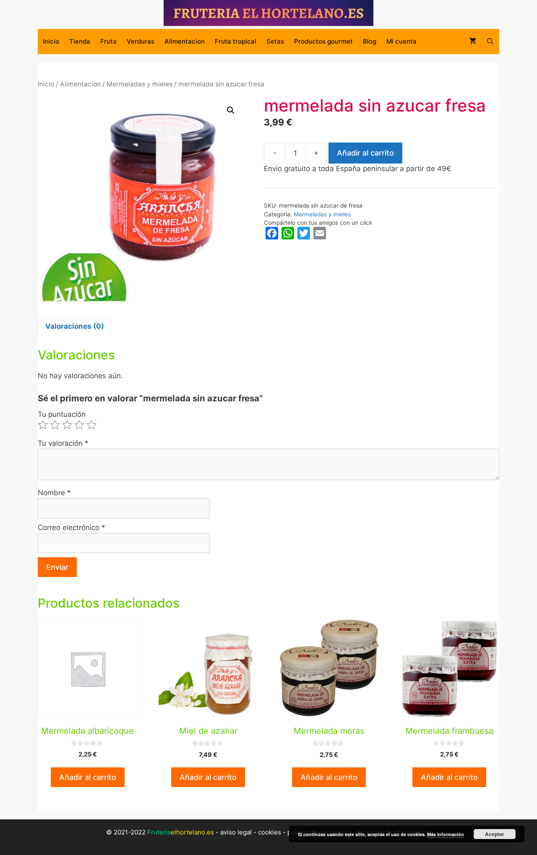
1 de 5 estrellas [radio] (43, 425)
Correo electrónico (71, 527)
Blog (369, 41)
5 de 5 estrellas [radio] (91, 425)
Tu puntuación (62, 414)
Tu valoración (63, 443)
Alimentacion (184, 41)
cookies (269, 832)
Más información (445, 834)
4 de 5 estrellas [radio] (79, 425)
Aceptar (494, 834)
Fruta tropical (235, 41)
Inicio (51, 41)
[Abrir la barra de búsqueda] (490, 41)
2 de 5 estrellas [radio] (55, 425)
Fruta (108, 41)
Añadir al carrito (365, 152)
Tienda (79, 41)
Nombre (54, 493)
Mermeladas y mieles (139, 84)
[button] (230, 110)
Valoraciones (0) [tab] (74, 326)
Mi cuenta (401, 41)
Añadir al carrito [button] (87, 777)
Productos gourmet (323, 41)
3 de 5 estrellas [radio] (67, 425)
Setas (275, 41)
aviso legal (236, 832)
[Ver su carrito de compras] (472, 41)
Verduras (140, 41)
